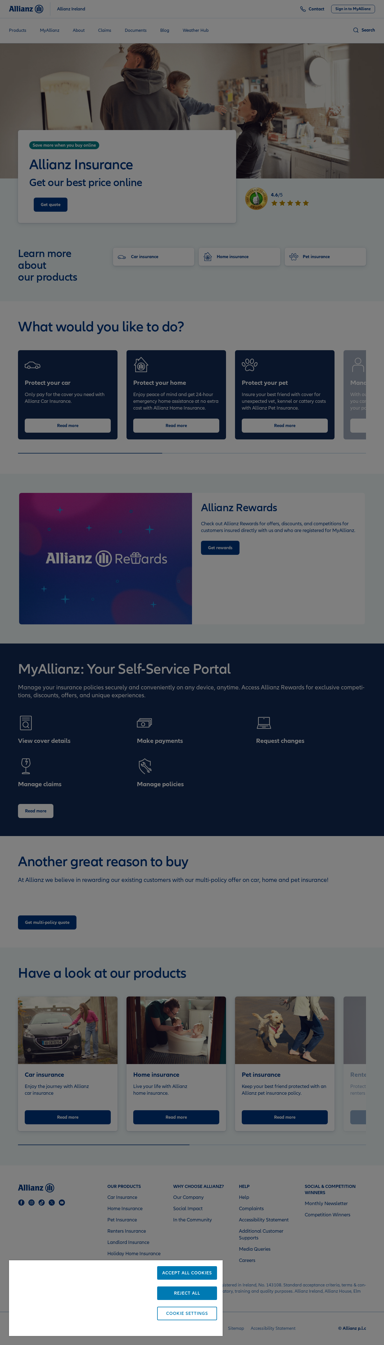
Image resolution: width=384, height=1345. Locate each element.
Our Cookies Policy (90, 1328)
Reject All (187, 1293)
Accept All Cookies (187, 1273)
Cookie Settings (187, 1313)
